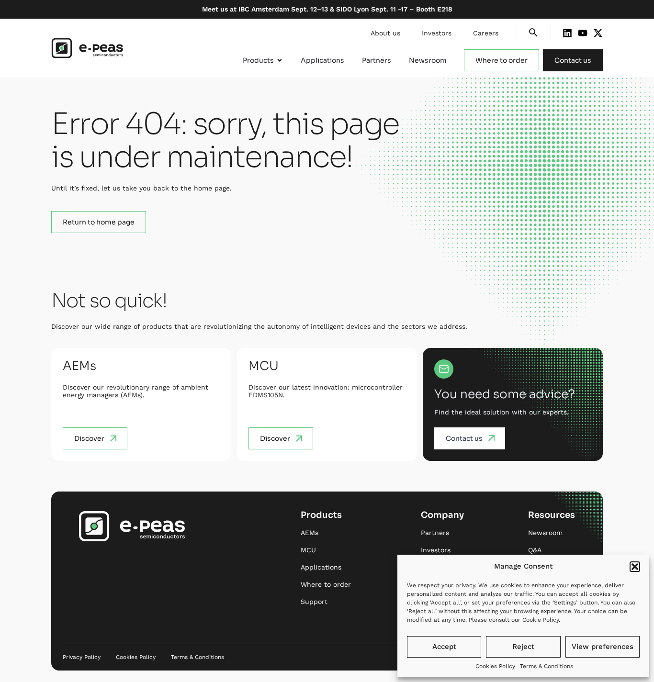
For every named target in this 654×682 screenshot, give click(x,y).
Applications (321, 567)
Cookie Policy (540, 619)
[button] (635, 566)
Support (314, 601)
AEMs (309, 533)
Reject (523, 646)
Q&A (534, 550)
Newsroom (545, 533)
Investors (436, 33)
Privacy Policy (82, 657)
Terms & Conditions (546, 666)
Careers (485, 33)
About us (385, 33)
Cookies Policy (495, 666)
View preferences (602, 646)
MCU (308, 550)
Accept (444, 646)
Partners (435, 533)
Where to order (326, 584)
